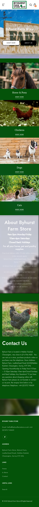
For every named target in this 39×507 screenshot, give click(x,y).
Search (4, 489)
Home (4, 468)
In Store (5, 472)
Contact (5, 476)
